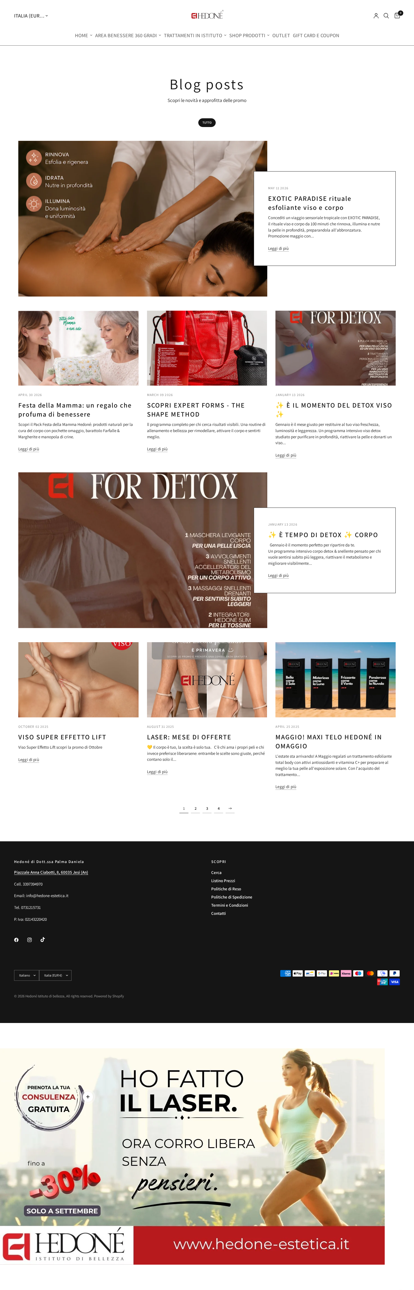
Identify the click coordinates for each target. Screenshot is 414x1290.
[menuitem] (84, 36)
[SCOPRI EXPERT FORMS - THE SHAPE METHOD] (207, 348)
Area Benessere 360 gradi (126, 35)
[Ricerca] (386, 16)
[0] (396, 16)
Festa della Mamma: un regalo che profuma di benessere (75, 410)
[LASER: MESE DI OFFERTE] (207, 679)
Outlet (281, 35)
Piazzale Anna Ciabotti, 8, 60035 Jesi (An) (51, 872)
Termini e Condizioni (229, 905)
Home (81, 35)
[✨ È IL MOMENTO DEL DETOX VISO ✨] (335, 348)
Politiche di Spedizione (231, 897)
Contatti (218, 913)
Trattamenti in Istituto (193, 35)
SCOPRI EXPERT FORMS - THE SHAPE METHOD (196, 410)
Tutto (207, 122)
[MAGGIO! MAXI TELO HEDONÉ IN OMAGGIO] (335, 679)
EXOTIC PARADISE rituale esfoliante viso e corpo (309, 203)
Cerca (216, 872)
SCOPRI (218, 862)
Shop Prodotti (247, 35)
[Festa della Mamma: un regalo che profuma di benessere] (78, 348)
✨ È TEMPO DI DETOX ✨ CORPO (323, 534)
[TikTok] (47, 939)
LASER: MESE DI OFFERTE (189, 736)
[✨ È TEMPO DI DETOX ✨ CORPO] (142, 550)
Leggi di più (278, 248)
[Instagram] (33, 940)
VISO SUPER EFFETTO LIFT (62, 736)
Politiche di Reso (226, 888)
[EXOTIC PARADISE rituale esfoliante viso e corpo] (142, 219)
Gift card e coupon (316, 35)
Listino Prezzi (223, 880)
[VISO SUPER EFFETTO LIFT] (78, 679)
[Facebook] (20, 940)
